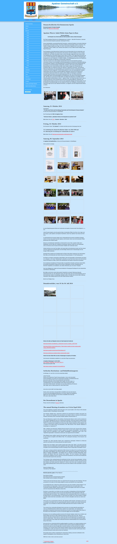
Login (87, 541)
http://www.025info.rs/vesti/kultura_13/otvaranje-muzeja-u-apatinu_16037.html (60, 343)
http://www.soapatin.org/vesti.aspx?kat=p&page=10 (54, 350)
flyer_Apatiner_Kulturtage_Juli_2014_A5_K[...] (53, 362)
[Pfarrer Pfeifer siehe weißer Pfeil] (50, 95)
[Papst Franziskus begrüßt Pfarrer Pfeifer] (64, 96)
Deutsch (57, 402)
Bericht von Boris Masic (54, 28)
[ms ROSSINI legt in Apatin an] (50, 291)
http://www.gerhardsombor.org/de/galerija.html (62, 134)
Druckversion (47, 541)
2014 (53, 119)
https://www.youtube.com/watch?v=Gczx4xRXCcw (54, 366)
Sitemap (51, 541)
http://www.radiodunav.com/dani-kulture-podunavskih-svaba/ (56, 353)
